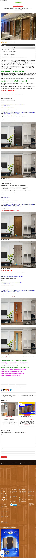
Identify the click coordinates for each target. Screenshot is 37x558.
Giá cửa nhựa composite (31, 493)
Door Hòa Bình (9, 421)
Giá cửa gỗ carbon (30, 499)
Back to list (18, 395)
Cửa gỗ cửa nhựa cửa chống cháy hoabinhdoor (11, 365)
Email (2, 448)
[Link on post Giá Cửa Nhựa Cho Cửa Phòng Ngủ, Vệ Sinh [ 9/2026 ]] (27, 408)
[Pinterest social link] (8, 390)
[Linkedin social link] (11, 390)
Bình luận (2, 434)
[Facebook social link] (1, 390)
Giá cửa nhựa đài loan (31, 497)
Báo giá (8, 416)
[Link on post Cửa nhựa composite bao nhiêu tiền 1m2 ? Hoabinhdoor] (9, 409)
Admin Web (27, 419)
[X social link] (4, 390)
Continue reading (9, 426)
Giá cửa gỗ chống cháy (31, 489)
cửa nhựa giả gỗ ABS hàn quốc (21, 385)
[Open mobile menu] (1, 2)
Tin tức (10, 416)
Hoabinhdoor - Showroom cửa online (31, 504)
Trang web (2, 452)
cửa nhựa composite (5, 385)
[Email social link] (6, 390)
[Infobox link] (13, 505)
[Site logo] (18, 2)
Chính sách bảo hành (13, 501)
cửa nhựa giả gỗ (12, 385)
